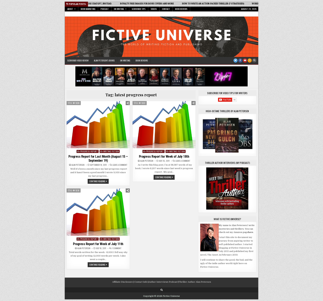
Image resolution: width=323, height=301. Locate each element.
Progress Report (89, 151)
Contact (166, 9)
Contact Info (140, 282)
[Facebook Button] (240, 60)
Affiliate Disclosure (122, 282)
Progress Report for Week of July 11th (98, 244)
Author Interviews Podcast (162, 282)
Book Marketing (88, 9)
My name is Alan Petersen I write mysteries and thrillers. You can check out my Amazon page (237, 229)
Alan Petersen (77, 165)
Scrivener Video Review (77, 60)
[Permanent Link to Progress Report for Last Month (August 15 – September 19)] (98, 124)
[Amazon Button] (250, 60)
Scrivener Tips (139, 9)
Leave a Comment (120, 165)
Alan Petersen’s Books (104, 60)
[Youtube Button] (245, 60)
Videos (154, 9)
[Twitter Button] (236, 60)
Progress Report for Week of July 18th (164, 156)
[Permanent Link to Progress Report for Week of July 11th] (98, 212)
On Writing (119, 9)
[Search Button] (254, 60)
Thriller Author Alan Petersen (194, 282)
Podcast (105, 9)
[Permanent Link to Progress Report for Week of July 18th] (164, 124)
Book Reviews (181, 9)
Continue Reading (99, 181)
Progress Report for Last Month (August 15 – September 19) (98, 158)
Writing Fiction (111, 151)
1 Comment (116, 248)
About (70, 9)
